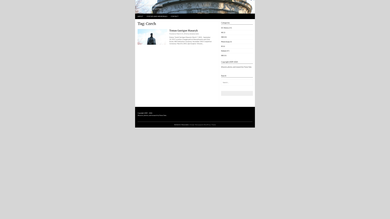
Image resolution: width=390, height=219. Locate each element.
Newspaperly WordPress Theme (205, 125)
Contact (175, 16)
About (140, 16)
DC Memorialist (150, 5)
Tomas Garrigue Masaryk (183, 30)
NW (222, 37)
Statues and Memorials (157, 16)
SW (222, 55)
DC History (225, 28)
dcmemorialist (194, 34)
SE (222, 46)
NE (222, 32)
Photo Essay (225, 42)
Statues (223, 51)
